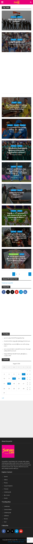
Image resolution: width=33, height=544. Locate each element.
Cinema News (8, 509)
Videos (21, 254)
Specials (13, 17)
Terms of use (21, 540)
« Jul (3, 398)
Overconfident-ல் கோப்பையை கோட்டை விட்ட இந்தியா (16, 128)
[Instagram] (12, 292)
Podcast (6, 489)
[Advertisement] (16, 73)
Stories (20, 17)
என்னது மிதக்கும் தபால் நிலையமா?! (16, 193)
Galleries (6, 515)
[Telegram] (21, 292)
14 (23, 378)
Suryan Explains (14, 254)
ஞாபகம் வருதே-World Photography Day (14, 338)
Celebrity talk (7, 492)
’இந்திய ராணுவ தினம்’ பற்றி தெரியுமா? (16, 20)
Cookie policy (15, 541)
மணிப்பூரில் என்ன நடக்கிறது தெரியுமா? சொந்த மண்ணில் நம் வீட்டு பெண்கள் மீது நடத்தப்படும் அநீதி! (16, 237)
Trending (22, 125)
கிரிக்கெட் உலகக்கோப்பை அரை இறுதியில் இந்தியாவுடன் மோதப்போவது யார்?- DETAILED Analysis (16, 172)
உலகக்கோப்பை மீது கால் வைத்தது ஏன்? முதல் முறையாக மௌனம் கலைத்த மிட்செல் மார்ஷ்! (16, 107)
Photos (6, 483)
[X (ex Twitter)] (8, 292)
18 (9, 383)
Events (6, 498)
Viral (19, 102)
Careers (22, 541)
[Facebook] (4, 292)
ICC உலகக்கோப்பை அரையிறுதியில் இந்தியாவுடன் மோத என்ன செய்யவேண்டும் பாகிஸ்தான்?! (16, 150)
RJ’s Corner (7, 495)
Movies (6, 519)
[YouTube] (17, 292)
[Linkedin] (25, 292)
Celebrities (7, 506)
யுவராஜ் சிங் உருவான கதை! (16, 42)
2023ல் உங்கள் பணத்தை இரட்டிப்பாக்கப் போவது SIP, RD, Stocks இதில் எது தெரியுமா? (16, 258)
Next (29, 274)
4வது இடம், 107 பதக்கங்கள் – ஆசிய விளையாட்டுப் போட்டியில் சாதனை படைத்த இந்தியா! (16, 215)
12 (14, 378)
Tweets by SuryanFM (7, 283)
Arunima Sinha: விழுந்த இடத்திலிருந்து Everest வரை (17, 341)
